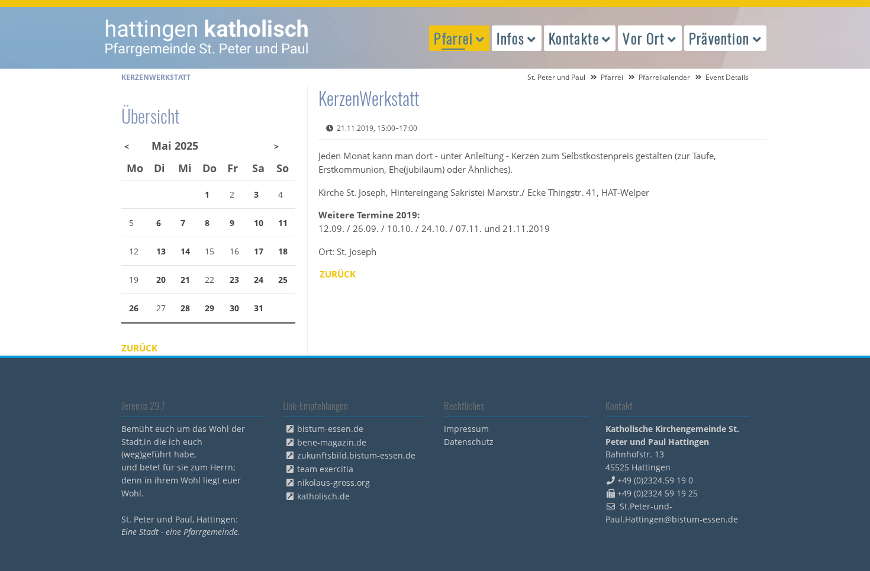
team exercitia (325, 469)
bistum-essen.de (330, 428)
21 (185, 279)
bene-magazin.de (331, 442)
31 (258, 308)
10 (258, 222)
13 (161, 251)
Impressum (466, 428)
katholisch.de (323, 496)
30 (234, 308)
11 (283, 222)
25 (283, 279)
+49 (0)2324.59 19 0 (655, 480)
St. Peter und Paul (556, 77)
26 (133, 308)
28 (185, 308)
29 (209, 308)
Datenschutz (469, 441)
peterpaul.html (207, 38)
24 (258, 279)
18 (283, 251)
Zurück (338, 274)
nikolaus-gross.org (333, 482)
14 (185, 251)
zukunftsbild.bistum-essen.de (356, 455)
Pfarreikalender (664, 77)
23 (234, 279)
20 (161, 279)
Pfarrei (612, 77)
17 (258, 251)
